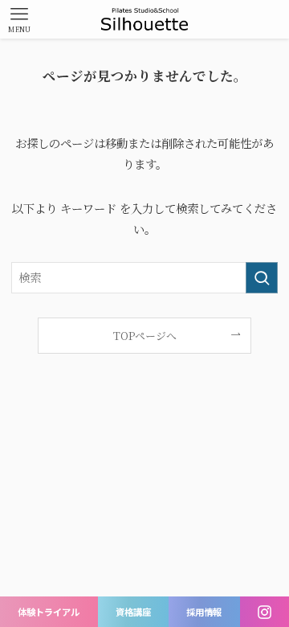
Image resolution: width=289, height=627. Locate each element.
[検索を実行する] (262, 277)
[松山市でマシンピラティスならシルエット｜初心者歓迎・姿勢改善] (145, 19)
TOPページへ (145, 335)
